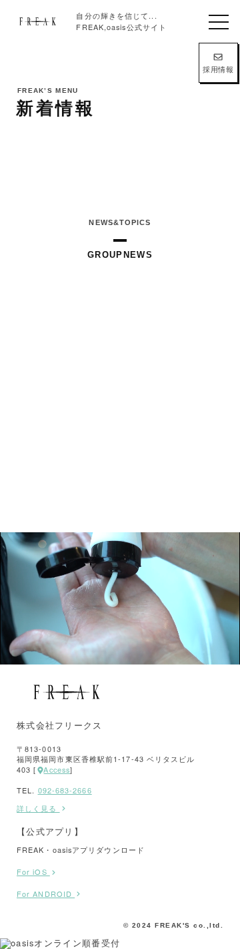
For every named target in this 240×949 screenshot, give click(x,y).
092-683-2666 (65, 790)
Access (56, 769)
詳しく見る (38, 808)
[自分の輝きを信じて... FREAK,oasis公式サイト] (37, 21)
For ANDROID (46, 893)
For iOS (33, 871)
